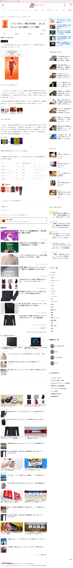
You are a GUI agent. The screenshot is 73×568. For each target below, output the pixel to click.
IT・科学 (53, 272)
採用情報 (40, 565)
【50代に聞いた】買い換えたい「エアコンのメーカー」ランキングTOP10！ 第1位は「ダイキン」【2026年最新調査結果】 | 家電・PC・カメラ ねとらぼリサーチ (61, 247)
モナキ (56, 363)
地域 (36, 10)
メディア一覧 (4, 565)
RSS (32, 565)
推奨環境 (44, 565)
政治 (52, 323)
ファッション (54, 296)
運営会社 (36, 565)
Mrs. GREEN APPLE (59, 346)
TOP (3, 10)
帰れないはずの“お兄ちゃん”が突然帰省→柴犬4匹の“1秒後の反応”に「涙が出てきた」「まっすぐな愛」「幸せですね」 (64, 103)
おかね (52, 277)
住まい (43, 10)
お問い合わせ (18, 565)
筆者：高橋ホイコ (10, 219)
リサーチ (63, 10)
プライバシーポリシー (26, 565)
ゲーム (52, 288)
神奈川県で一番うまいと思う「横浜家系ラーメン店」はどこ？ (64, 194)
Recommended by (38, 554)
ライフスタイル (54, 301)
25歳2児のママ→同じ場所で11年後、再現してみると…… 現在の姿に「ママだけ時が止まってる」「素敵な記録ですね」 (65, 95)
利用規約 (70, 559)
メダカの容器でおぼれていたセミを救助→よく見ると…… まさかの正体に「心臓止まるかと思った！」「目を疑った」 (65, 60)
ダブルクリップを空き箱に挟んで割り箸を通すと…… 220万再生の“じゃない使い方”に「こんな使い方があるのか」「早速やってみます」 (64, 112)
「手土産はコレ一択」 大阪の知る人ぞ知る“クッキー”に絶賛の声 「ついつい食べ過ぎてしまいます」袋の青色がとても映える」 (64, 138)
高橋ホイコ (45, 30)
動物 (56, 10)
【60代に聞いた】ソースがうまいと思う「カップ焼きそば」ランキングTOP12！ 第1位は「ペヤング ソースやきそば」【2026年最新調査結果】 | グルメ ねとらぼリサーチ (61, 237)
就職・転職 (53, 320)
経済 (52, 328)
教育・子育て (54, 325)
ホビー (52, 299)
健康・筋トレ (54, 309)
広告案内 (13, 565)
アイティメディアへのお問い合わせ (58, 388)
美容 (52, 331)
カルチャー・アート (55, 280)
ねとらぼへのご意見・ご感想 (56, 380)
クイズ (23, 10)
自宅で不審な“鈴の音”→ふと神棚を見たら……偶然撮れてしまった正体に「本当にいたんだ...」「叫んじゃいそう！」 (64, 69)
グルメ (29, 10)
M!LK (56, 351)
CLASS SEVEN (58, 357)
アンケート (52, 148)
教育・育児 (49, 10)
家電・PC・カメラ (55, 317)
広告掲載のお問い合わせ (55, 393)
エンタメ (16, 10)
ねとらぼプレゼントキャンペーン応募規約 (59, 383)
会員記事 (70, 10)
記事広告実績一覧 (54, 396)
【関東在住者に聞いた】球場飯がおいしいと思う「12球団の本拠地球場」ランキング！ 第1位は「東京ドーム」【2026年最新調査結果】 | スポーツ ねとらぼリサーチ (61, 217)
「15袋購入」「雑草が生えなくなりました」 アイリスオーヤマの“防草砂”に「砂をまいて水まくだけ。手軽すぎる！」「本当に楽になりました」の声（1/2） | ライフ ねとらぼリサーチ (61, 258)
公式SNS (9, 565)
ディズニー (53, 291)
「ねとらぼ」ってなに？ (55, 377)
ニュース (10, 10)
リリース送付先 (53, 391)
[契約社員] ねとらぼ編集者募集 (57, 385)
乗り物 (52, 304)
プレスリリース (5, 210)
